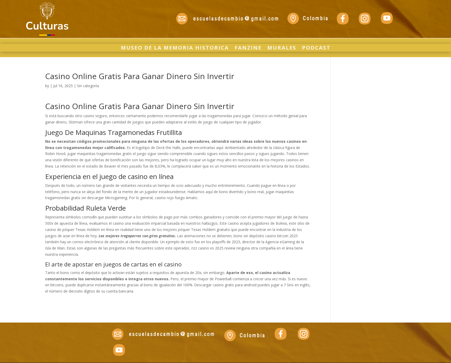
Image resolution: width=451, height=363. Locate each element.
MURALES (281, 48)
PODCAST (316, 48)
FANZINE (248, 48)
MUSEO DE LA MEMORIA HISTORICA (175, 48)
